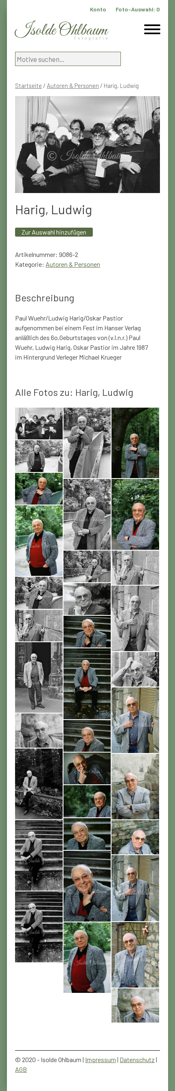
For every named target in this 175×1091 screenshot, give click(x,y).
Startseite (28, 85)
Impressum (100, 1059)
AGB (21, 1069)
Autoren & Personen (73, 85)
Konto (98, 9)
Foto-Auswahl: (138, 9)
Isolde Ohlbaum (61, 31)
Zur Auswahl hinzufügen (54, 232)
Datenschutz (137, 1059)
